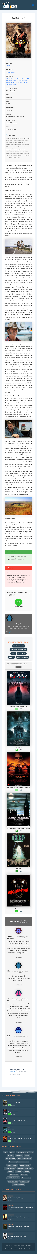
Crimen (12, 1152)
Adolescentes (24, 1181)
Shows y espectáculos (24, 1158)
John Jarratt (17, 80)
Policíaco (18, 1171)
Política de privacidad (25, 1249)
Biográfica (19, 1155)
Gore (13, 653)
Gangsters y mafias (13, 1178)
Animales (12, 1162)
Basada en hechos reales (18, 649)
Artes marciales (14, 1174)
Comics (26, 1171)
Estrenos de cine (10, 1168)
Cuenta (7, 1249)
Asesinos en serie (18, 646)
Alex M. (18, 624)
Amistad (10, 1155)
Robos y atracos (12, 1165)
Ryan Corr (14, 82)
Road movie (21, 653)
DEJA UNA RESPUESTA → (24, 921)
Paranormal (24, 1174)
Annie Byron (10, 78)
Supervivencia (10, 1158)
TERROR (18, 667)
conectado (13, 1072)
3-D (31, 1152)
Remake (10, 1171)
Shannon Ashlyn (11, 84)
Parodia (27, 1155)
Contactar (14, 1249)
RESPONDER (19, 957)
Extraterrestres (13, 1181)
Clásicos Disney (25, 1165)
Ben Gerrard (19, 78)
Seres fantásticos (18, 1184)
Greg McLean (10, 72)
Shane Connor (23, 82)
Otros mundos (26, 1178)
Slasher (11, 657)
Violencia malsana (22, 657)
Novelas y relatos (22, 1162)
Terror (8, 65)
